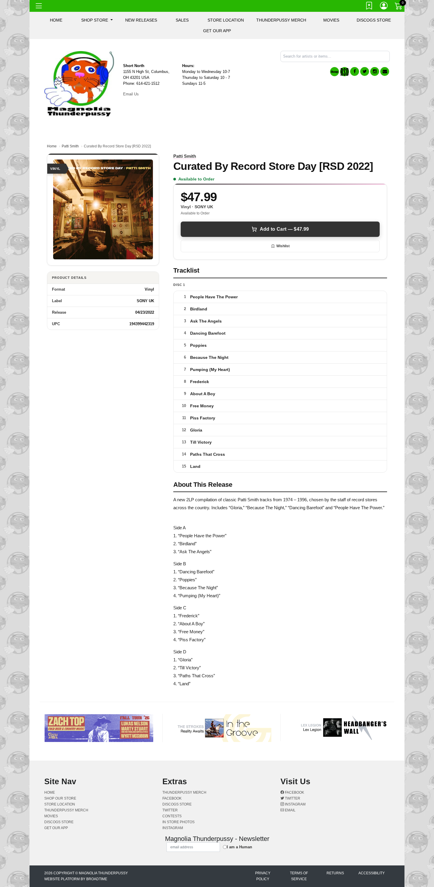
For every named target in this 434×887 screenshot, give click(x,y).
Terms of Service (299, 876)
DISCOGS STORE (374, 20)
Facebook (294, 792)
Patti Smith (70, 146)
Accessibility (371, 873)
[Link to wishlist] (369, 6)
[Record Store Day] (345, 71)
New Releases (141, 20)
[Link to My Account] (384, 6)
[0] (398, 7)
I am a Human (239, 847)
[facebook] (355, 71)
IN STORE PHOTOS (178, 822)
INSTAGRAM (172, 828)
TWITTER (170, 810)
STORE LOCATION (226, 20)
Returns (335, 873)
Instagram (295, 804)
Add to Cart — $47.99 (284, 229)
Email (290, 810)
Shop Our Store (60, 798)
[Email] (385, 71)
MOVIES (331, 20)
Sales (182, 20)
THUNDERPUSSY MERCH (281, 20)
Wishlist (283, 246)
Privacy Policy (262, 876)
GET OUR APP (217, 30)
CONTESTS (172, 816)
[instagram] (375, 71)
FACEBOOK (172, 798)
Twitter (292, 798)
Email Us (131, 94)
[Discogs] (334, 71)
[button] (97, 20)
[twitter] (365, 71)
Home (52, 146)
